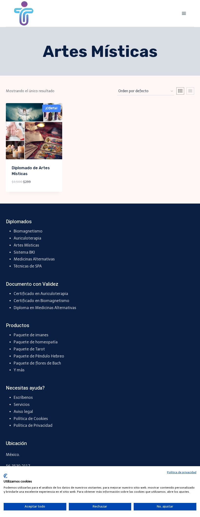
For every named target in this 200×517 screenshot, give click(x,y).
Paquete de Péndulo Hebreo (39, 356)
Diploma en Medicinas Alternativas (45, 307)
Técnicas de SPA (28, 266)
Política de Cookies (31, 418)
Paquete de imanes (31, 335)
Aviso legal (23, 411)
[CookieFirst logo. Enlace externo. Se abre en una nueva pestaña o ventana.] (5, 476)
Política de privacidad (181, 472)
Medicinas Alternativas (34, 259)
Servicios (22, 404)
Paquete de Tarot (29, 349)
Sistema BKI (24, 252)
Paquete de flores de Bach (37, 363)
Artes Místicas (26, 245)
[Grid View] (180, 91)
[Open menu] (183, 13)
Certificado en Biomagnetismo (41, 300)
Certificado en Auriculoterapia (41, 293)
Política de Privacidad (33, 425)
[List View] (190, 91)
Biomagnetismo (28, 231)
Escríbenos (23, 397)
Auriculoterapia (27, 238)
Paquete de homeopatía (36, 342)
